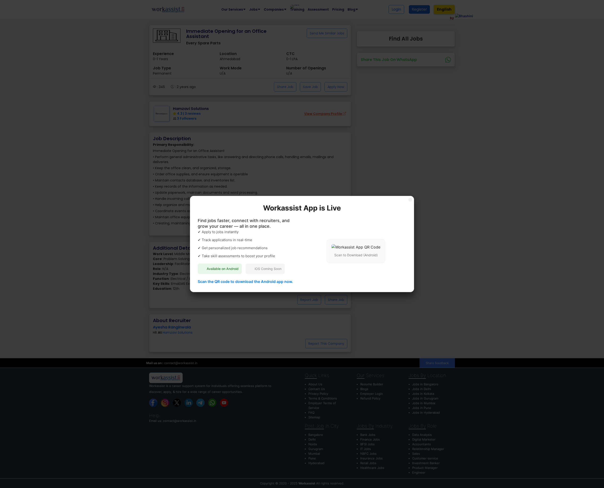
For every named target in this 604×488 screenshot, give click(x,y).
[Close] (410, 200)
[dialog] (302, 244)
